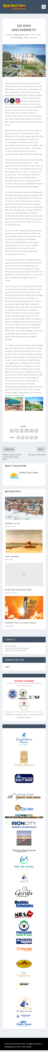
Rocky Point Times (21, 35)
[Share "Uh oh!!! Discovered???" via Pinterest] (31, 430)
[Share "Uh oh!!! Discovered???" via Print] (36, 430)
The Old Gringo (16, 37)
